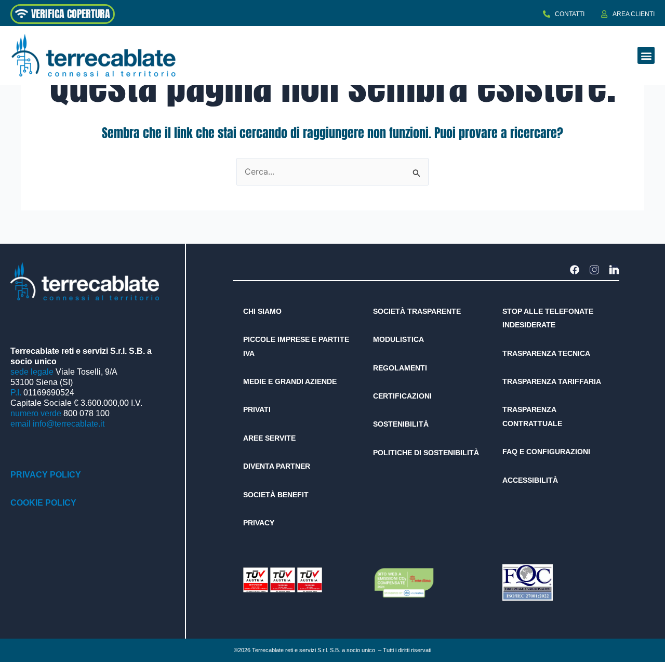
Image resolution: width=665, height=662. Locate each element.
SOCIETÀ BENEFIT (276, 495)
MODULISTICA (398, 339)
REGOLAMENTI (400, 368)
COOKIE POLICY (43, 502)
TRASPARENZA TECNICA (546, 353)
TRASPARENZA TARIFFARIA (551, 381)
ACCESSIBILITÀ (530, 480)
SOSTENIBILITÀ (401, 424)
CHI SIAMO (262, 311)
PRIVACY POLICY (45, 474)
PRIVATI (257, 409)
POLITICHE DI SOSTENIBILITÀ (426, 452)
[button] (646, 55)
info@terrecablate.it (68, 423)
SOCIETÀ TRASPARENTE (417, 311)
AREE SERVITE (269, 438)
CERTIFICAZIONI (402, 396)
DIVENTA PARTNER (276, 466)
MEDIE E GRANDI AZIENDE (290, 381)
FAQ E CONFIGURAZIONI (546, 451)
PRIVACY (258, 523)
